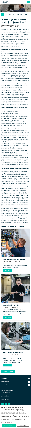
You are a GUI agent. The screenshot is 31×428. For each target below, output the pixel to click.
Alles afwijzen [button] (23, 425)
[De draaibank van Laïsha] (15, 288)
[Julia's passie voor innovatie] (15, 336)
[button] (15, 422)
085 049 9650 (5, 396)
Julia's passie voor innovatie (13, 352)
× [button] (29, 406)
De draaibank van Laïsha (11, 305)
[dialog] (15, 416)
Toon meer (15, 378)
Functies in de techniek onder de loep (16, 14)
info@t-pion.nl (5, 401)
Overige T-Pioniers (8, 371)
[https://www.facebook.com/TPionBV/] (2, 404)
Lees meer (7, 270)
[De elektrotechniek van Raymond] (15, 243)
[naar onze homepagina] (4, 2)
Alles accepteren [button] (8, 425)
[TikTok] (12, 404)
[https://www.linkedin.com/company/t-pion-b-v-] (6, 404)
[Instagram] (9, 404)
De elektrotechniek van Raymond (14, 259)
